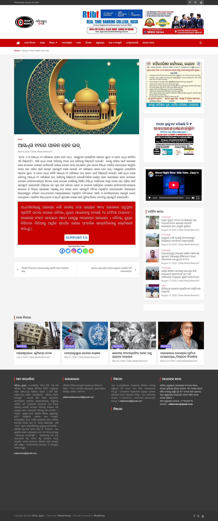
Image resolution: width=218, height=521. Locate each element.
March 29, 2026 (167, 361)
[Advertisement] (133, 458)
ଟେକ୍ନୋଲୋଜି (132, 42)
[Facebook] (62, 251)
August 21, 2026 (169, 263)
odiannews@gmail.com (25, 453)
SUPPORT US (76, 238)
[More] (91, 251)
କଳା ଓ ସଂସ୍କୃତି (115, 42)
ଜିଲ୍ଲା (52, 42)
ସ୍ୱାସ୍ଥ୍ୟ (100, 42)
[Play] (149, 197)
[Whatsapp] (85, 251)
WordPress (99, 515)
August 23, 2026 (169, 230)
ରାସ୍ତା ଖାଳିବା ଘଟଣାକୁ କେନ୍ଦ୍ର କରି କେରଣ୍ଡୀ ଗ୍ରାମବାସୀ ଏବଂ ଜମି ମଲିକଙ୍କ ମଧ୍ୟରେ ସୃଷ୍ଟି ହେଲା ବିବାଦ (180, 274)
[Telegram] (79, 251)
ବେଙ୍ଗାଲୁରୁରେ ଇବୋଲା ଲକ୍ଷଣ (82, 353)
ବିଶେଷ (88, 42)
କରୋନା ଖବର (148, 42)
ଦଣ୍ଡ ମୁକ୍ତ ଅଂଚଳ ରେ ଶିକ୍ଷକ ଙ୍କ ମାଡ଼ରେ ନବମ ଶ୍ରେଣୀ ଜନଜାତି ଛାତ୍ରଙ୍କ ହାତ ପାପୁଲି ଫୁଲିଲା (179, 223)
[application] (174, 185)
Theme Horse (64, 515)
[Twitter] (68, 251)
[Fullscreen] (197, 197)
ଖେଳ (79, 42)
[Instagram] (73, 251)
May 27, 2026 (70, 357)
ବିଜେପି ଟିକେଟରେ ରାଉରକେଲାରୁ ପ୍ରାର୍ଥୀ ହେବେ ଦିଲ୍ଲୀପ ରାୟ (45, 270)
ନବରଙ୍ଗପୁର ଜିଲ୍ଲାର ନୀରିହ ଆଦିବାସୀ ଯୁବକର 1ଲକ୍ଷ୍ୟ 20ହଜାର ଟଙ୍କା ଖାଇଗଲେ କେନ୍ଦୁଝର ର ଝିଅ (180, 256)
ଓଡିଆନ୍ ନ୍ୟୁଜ (38, 515)
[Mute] (193, 197)
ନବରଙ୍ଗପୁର (166, 217)
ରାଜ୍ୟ (42, 42)
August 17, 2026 (169, 281)
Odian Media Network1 (41, 151)
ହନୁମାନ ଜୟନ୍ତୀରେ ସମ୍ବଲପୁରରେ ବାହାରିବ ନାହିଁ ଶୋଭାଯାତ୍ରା (111, 270)
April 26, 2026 (118, 361)
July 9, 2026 (21, 357)
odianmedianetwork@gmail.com (78, 397)
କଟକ (20, 139)
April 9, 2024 (23, 151)
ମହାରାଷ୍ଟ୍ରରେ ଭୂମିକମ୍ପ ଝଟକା (34, 353)
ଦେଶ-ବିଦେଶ (29, 42)
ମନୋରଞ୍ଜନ (67, 42)
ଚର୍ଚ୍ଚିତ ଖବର (155, 211)
